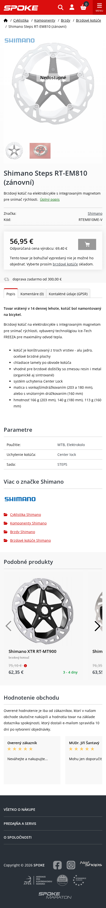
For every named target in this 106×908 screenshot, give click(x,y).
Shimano (95, 213)
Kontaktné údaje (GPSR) (68, 294)
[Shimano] (53, 501)
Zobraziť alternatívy (87, 244)
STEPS (62, 464)
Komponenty (44, 20)
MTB (61, 444)
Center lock (66, 454)
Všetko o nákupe (19, 809)
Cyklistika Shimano (25, 514)
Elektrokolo (76, 444)
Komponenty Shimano (28, 523)
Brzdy (65, 20)
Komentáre (32, 294)
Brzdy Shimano (22, 531)
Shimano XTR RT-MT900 (32, 651)
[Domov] (6, 20)
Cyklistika (21, 20)
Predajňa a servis (20, 823)
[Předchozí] (8, 626)
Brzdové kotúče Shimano (30, 540)
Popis (10, 294)
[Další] (97, 626)
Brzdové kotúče (88, 20)
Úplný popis (50, 199)
